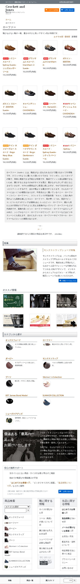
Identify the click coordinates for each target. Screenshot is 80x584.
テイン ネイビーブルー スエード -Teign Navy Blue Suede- (10, 152)
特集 (10, 580)
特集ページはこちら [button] (69, 281)
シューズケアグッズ (14, 414)
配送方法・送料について (68, 543)
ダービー (9, 358)
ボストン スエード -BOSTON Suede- (10, 107)
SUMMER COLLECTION (53, 395)
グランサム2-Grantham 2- (50, 61)
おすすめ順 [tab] (58, 37)
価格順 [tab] (67, 37)
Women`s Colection (52, 377)
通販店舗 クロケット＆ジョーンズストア (15, 13)
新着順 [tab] (74, 37)
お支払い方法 (67, 536)
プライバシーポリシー (68, 561)
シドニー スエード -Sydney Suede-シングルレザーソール (9, 65)
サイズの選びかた (45, 511)
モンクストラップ (50, 358)
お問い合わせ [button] (69, 10)
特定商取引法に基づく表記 (68, 552)
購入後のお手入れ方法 (45, 532)
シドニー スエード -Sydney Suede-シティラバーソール (49, 152)
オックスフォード (13, 340)
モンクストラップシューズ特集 (60, 250)
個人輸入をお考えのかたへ (45, 550)
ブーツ (8, 377)
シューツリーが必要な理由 (45, 541)
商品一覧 (30, 580)
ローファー (47, 340)
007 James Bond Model (17, 395)
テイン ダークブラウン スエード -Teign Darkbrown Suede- (30, 152)
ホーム (8, 20)
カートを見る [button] (53, 10)
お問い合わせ (67, 568)
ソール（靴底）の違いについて (45, 520)
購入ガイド (50, 580)
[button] (75, 580)
